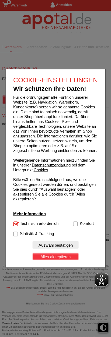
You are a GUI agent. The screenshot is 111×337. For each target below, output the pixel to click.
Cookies (41, 170)
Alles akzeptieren (55, 256)
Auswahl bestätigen (56, 245)
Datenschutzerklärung (51, 165)
